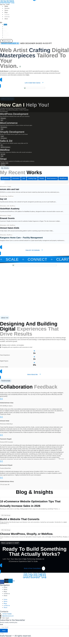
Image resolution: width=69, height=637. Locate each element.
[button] (1, 433)
